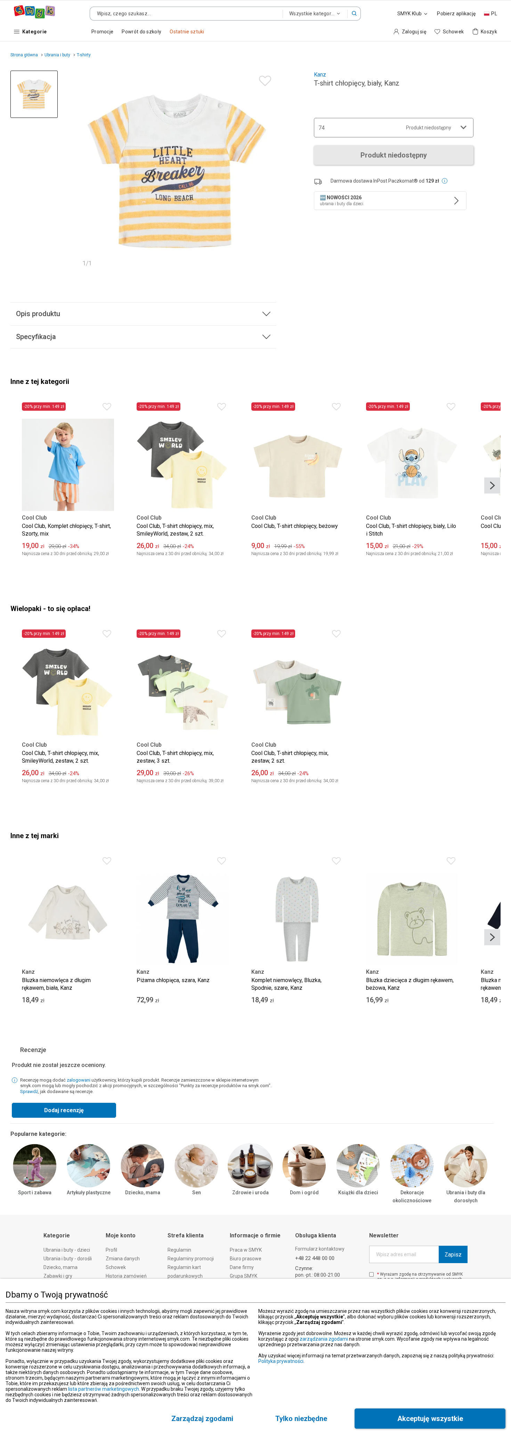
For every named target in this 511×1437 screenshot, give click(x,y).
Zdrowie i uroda (250, 1192)
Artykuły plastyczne (89, 1192)
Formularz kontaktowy (319, 1249)
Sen (196, 1192)
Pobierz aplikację (456, 13)
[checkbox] (371, 1274)
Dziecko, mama (142, 1192)
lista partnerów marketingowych (103, 1389)
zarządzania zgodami (324, 1339)
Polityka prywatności (280, 1361)
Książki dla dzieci (358, 1192)
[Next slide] (492, 485)
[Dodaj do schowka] (263, 79)
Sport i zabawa (34, 1192)
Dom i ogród (304, 1192)
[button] (354, 14)
